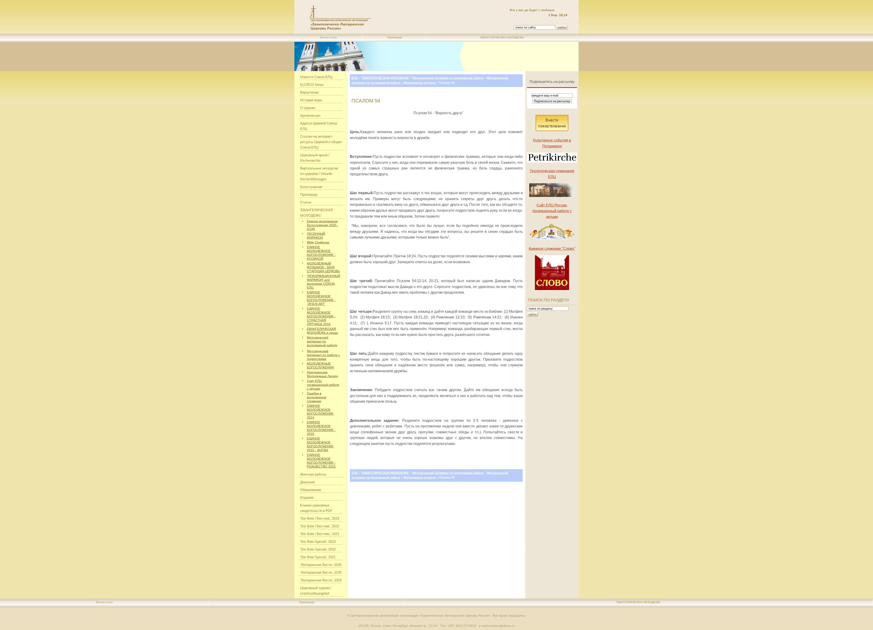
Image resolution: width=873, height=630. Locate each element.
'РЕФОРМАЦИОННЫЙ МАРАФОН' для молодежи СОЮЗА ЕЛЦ (323, 281)
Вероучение (309, 92)
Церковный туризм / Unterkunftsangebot (315, 590)
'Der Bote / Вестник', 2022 (319, 526)
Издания (307, 497)
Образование (310, 490)
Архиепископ (310, 115)
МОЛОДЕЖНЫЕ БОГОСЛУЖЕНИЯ (320, 365)
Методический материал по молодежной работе (322, 341)
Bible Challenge (318, 242)
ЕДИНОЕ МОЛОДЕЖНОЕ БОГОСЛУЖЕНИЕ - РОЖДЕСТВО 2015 (321, 460)
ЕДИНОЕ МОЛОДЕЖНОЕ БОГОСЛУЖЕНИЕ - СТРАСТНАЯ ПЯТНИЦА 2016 (321, 316)
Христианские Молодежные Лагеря (322, 374)
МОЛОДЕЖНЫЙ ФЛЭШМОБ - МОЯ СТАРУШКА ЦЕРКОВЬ (323, 267)
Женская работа (313, 474)
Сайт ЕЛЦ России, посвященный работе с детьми (552, 211)
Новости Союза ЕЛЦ (316, 77)
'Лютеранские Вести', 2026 (320, 565)
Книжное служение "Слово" (552, 249)
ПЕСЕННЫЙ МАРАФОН (316, 235)
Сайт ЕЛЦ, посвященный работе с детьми (323, 384)
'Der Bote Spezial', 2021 (318, 557)
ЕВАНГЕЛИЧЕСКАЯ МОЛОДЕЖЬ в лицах (322, 331)
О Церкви (307, 108)
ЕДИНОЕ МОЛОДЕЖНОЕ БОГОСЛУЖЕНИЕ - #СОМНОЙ (321, 252)
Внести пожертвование (552, 123)
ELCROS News (312, 85)
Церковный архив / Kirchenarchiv (314, 157)
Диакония (307, 482)
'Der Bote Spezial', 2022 (318, 549)
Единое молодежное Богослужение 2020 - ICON (322, 225)
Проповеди (394, 37)
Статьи (305, 202)
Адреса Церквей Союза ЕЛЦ (318, 126)
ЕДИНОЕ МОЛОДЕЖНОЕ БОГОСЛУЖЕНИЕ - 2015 (321, 428)
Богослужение (311, 187)
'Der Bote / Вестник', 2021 (319, 534)
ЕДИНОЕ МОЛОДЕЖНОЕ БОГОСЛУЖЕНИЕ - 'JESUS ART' (321, 298)
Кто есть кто (328, 37)
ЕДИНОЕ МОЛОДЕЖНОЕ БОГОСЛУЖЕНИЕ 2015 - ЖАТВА (320, 444)
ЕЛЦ (354, 78)
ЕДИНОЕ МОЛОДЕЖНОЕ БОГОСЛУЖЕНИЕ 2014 (320, 411)
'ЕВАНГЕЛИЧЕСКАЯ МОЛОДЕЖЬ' (502, 37)
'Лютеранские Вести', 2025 (320, 572)
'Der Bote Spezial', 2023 (318, 541)
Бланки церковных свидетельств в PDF (316, 508)
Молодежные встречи (420, 82)
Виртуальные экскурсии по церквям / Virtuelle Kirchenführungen (319, 173)
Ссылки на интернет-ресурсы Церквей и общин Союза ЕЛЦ (320, 141)
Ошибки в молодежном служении (316, 397)
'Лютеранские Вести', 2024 (320, 580)
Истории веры (311, 100)
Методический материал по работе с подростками (323, 355)
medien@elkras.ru (502, 626)
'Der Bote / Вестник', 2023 (319, 518)
